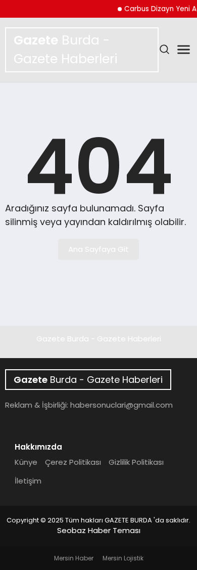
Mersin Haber (73, 558)
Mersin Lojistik (123, 558)
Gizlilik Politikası (136, 462)
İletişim (28, 480)
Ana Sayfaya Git (98, 249)
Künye (26, 462)
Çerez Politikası (73, 462)
